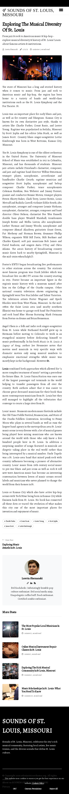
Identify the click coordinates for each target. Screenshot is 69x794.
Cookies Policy (38, 783)
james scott (10, 526)
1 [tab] (32, 75)
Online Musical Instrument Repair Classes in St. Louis (39, 648)
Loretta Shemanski (11, 49)
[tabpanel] (32, 67)
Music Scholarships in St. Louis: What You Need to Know (41, 690)
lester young (39, 521)
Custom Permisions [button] (33, 788)
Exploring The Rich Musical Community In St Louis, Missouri (39, 669)
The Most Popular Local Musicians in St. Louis (40, 627)
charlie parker (10, 521)
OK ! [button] (15, 788)
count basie (25, 521)
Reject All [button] (54, 788)
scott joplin (54, 521)
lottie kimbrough (25, 526)
